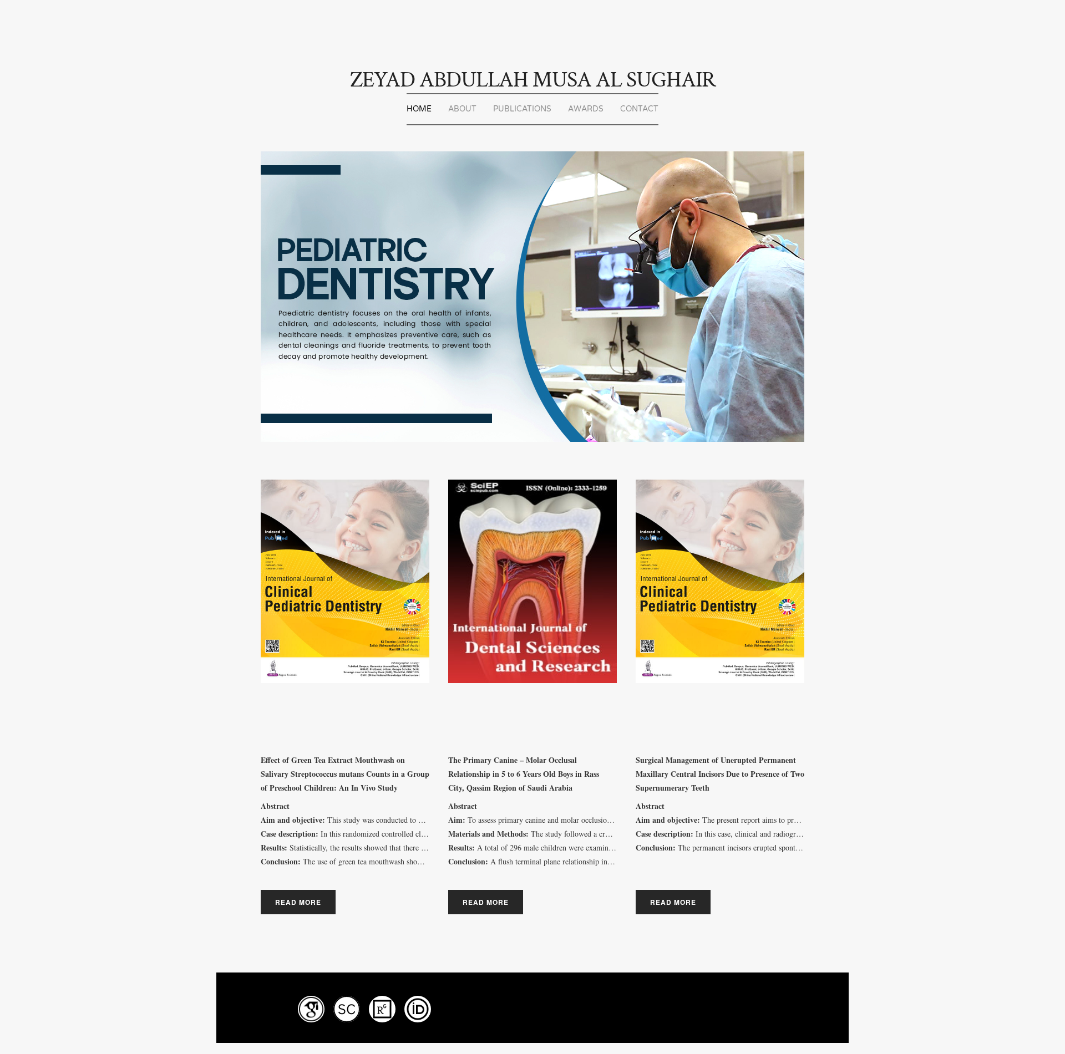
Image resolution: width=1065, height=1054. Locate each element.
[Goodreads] (346, 1009)
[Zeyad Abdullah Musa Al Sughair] (417, 1009)
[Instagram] (311, 1009)
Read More (298, 902)
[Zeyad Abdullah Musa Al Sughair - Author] (382, 1009)
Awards (586, 109)
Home (419, 109)
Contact (639, 109)
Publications (522, 109)
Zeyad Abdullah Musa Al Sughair (533, 80)
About (462, 109)
